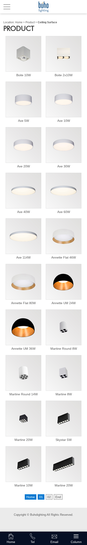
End (58, 497)
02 (49, 497)
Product (30, 22)
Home (19, 22)
